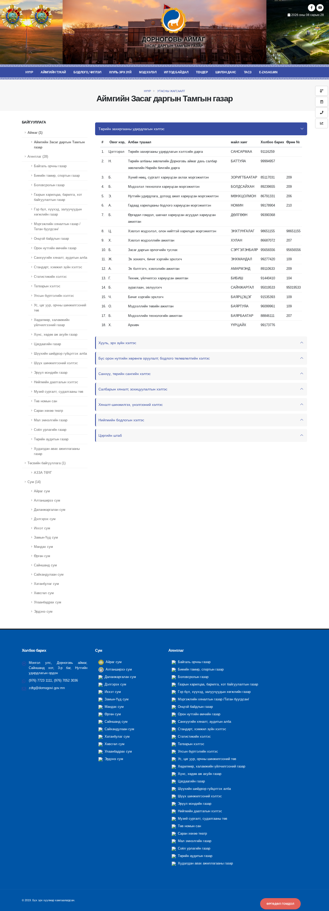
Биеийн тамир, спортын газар (57, 175)
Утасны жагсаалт (171, 91)
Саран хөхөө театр (48, 411)
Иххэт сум (42, 528)
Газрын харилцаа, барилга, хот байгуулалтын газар (58, 197)
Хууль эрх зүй (120, 72)
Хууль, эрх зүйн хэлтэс (117, 343)
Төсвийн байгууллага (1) (47, 463)
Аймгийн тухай (53, 72)
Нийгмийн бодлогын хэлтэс (121, 420)
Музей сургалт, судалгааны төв (58, 392)
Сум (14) (34, 482)
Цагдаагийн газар (47, 344)
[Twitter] (320, 7)
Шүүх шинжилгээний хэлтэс (56, 363)
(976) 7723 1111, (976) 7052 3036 (53, 680)
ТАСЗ (248, 72)
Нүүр (29, 72)
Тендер (202, 72)
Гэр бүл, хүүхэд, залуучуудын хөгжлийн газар (58, 212)
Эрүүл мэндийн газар (50, 372)
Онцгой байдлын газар (51, 238)
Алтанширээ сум (47, 500)
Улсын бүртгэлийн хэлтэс (54, 296)
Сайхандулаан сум (48, 574)
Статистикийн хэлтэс (50, 277)
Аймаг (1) (35, 133)
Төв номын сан (45, 401)
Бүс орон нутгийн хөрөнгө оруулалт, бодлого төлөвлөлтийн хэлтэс (154, 358)
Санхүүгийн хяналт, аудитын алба (60, 258)
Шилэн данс (225, 72)
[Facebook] (311, 7)
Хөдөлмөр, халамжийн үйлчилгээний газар (51, 322)
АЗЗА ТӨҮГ (43, 473)
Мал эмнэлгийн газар (50, 420)
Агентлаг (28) (38, 156)
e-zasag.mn (268, 72)
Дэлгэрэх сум (45, 519)
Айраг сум (42, 491)
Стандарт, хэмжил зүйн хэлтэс (58, 267)
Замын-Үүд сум (46, 537)
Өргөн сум (42, 556)
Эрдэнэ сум (43, 611)
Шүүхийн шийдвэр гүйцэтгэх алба (60, 353)
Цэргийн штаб (110, 435)
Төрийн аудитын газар (51, 439)
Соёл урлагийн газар (50, 430)
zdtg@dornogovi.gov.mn (47, 688)
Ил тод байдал (176, 72)
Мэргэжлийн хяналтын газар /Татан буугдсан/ (57, 226)
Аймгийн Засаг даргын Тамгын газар (59, 144)
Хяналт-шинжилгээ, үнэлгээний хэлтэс (130, 405)
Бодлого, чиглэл (87, 72)
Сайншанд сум (45, 565)
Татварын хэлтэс (47, 286)
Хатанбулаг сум (46, 584)
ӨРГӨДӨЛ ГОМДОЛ (280, 903)
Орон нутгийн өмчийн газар (55, 248)
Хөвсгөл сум (44, 593)
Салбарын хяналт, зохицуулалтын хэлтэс (132, 389)
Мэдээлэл (147, 72)
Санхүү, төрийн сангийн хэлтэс (124, 374)
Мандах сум (43, 547)
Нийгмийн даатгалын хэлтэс (56, 382)
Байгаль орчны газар (50, 166)
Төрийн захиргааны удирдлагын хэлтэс (131, 129)
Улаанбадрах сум (47, 602)
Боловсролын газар (49, 185)
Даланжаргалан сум (49, 510)
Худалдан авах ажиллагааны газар (57, 451)
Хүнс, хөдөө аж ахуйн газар (55, 334)
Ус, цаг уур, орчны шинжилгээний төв (60, 307)
